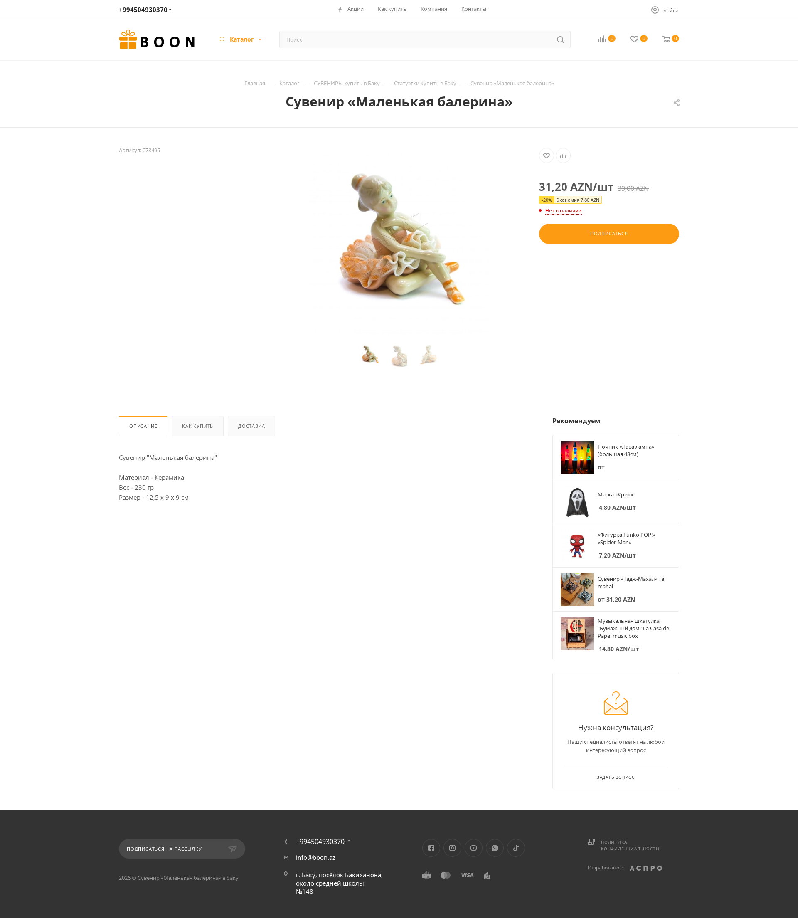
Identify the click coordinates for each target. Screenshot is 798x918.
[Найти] (560, 39)
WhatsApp (495, 848)
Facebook (431, 848)
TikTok (516, 848)
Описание (143, 426)
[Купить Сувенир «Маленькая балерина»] (399, 241)
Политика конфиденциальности (630, 845)
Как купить (197, 426)
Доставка (251, 426)
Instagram (452, 848)
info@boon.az (315, 857)
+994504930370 (143, 9)
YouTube (474, 848)
